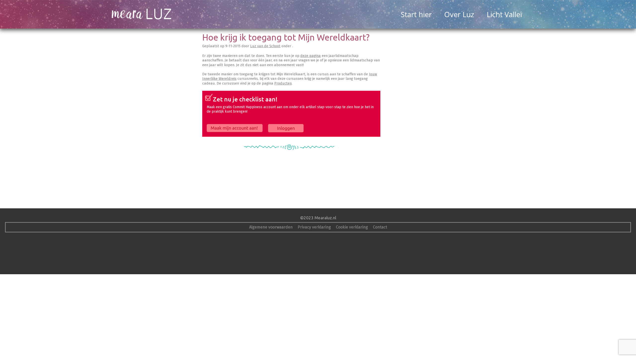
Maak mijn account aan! (225, 126)
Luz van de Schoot (265, 46)
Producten (283, 83)
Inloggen (275, 126)
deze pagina (310, 55)
